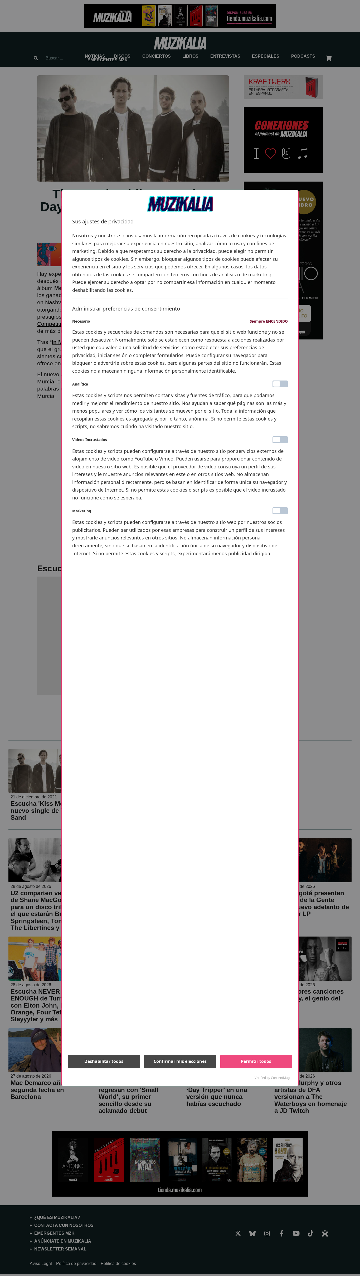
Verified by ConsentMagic (273, 1078)
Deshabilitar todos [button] (103, 1061)
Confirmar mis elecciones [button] (180, 1061)
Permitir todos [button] (256, 1061)
